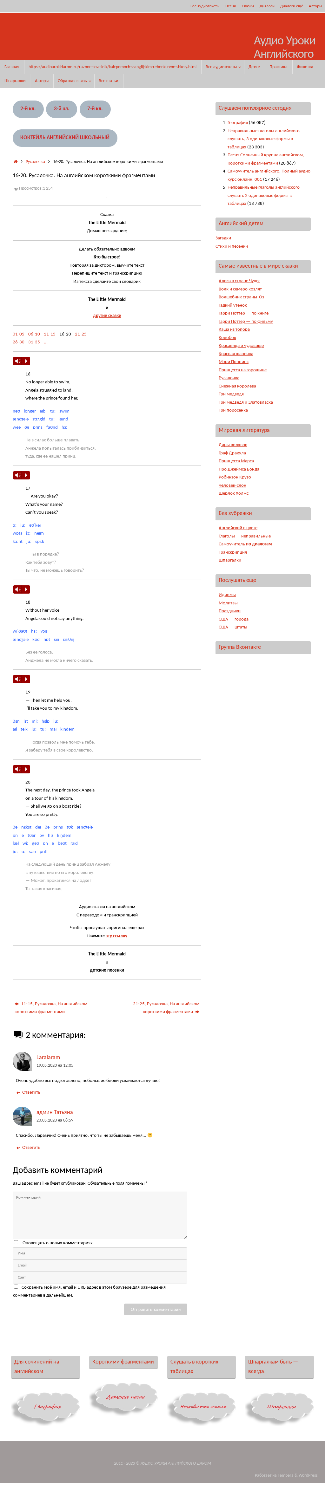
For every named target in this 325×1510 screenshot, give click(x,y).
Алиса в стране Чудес (239, 281)
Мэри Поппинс (234, 362)
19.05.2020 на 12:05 (54, 1066)
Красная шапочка (236, 354)
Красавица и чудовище (241, 345)
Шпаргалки (230, 560)
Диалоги (267, 6)
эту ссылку (116, 936)
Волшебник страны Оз (241, 297)
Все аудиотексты (205, 6)
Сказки (248, 6)
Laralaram (48, 1058)
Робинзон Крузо (235, 477)
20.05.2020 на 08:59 (54, 1120)
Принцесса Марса (236, 461)
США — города (234, 619)
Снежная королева (237, 386)
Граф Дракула (232, 453)
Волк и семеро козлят (240, 289)
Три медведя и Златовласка (246, 402)
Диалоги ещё (291, 6)
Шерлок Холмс (234, 493)
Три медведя (231, 394)
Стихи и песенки (232, 246)
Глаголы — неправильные (245, 536)
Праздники (230, 611)
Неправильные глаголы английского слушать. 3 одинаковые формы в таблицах (264, 139)
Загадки (223, 238)
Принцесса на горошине (243, 370)
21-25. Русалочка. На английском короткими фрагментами (166, 1008)
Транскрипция (233, 552)
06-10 (34, 334)
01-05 (18, 334)
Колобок (227, 337)
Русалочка (35, 162)
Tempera (286, 1476)
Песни (230, 6)
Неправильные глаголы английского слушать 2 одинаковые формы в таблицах (264, 195)
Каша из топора (234, 329)
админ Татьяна (54, 1113)
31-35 (34, 342)
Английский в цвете (238, 528)
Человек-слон (232, 485)
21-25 (81, 334)
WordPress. (309, 1476)
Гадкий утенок (233, 305)
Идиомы (227, 595)
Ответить (31, 1092)
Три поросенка (233, 410)
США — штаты (233, 627)
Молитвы (228, 603)
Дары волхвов (233, 445)
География (238, 122)
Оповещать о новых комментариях (58, 1243)
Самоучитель (245, 544)
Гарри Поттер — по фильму (246, 321)
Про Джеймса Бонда (239, 469)
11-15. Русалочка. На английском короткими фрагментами (51, 1008)
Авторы (315, 6)
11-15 (50, 334)
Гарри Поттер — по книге (244, 313)
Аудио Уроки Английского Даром (284, 54)
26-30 (18, 342)
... (46, 342)
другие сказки (107, 316)
